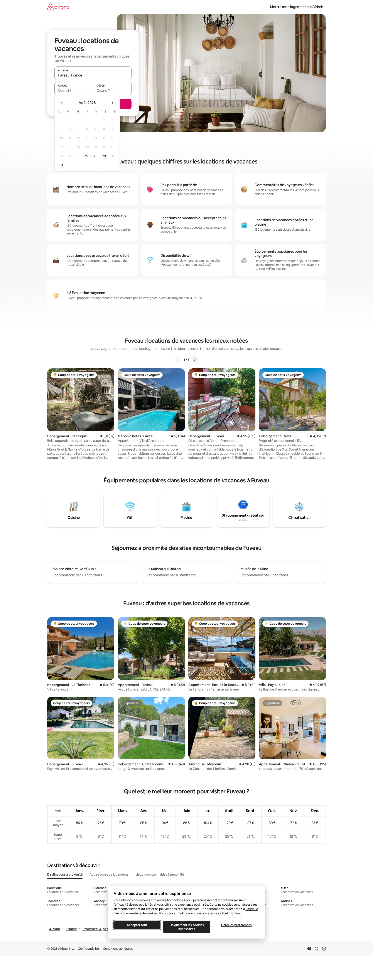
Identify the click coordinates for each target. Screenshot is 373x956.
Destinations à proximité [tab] (65, 874)
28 (95, 156)
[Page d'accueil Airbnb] (58, 7)
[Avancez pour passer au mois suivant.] (112, 103)
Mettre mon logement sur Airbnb (296, 7)
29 (104, 156)
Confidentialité (88, 949)
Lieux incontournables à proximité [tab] (159, 874)
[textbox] (73, 90)
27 (87, 156)
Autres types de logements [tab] (108, 874)
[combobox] (93, 75)
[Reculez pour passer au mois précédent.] (62, 103)
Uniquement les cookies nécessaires (186, 927)
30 (112, 156)
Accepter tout (137, 925)
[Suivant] (194, 359)
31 (61, 165)
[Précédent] (178, 359)
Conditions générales (118, 949)
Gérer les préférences (236, 925)
